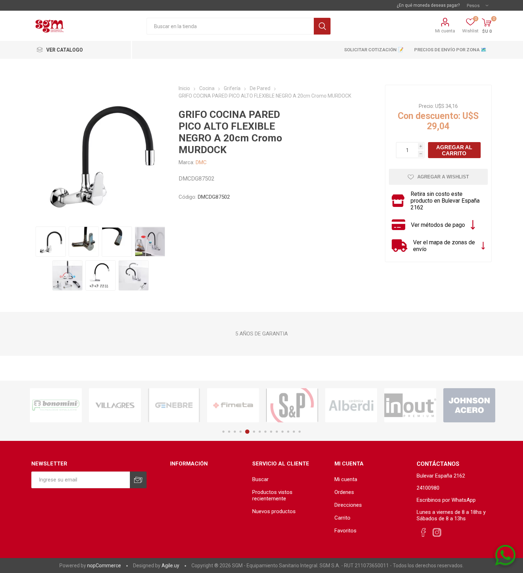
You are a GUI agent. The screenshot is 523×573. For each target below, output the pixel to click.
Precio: (426, 106)
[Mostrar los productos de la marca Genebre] (174, 405)
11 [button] (282, 432)
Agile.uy (170, 565)
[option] (55, 405)
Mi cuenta (445, 30)
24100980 (428, 488)
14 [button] (300, 432)
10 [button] (277, 432)
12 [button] (288, 432)
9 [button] (271, 432)
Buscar (322, 26)
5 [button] (247, 431)
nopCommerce (104, 565)
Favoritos (345, 530)
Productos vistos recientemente (272, 495)
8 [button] (265, 432)
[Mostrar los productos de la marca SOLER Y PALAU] (292, 405)
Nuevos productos (274, 511)
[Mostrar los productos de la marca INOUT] (410, 405)
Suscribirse (138, 480)
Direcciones (348, 505)
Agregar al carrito (454, 150)
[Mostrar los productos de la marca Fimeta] (233, 405)
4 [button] (240, 432)
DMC (201, 162)
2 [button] (229, 432)
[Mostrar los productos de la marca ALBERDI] (351, 405)
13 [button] (294, 432)
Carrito (342, 518)
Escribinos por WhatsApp (446, 500)
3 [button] (235, 432)
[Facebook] (423, 532)
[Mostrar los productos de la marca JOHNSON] (469, 405)
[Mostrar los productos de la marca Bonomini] (56, 405)
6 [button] (254, 432)
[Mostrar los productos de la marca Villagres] (115, 405)
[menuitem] (289, 479)
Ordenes (344, 492)
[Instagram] (437, 532)
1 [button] (223, 432)
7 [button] (260, 432)
